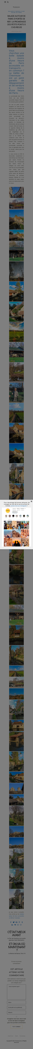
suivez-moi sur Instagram (19, 506)
